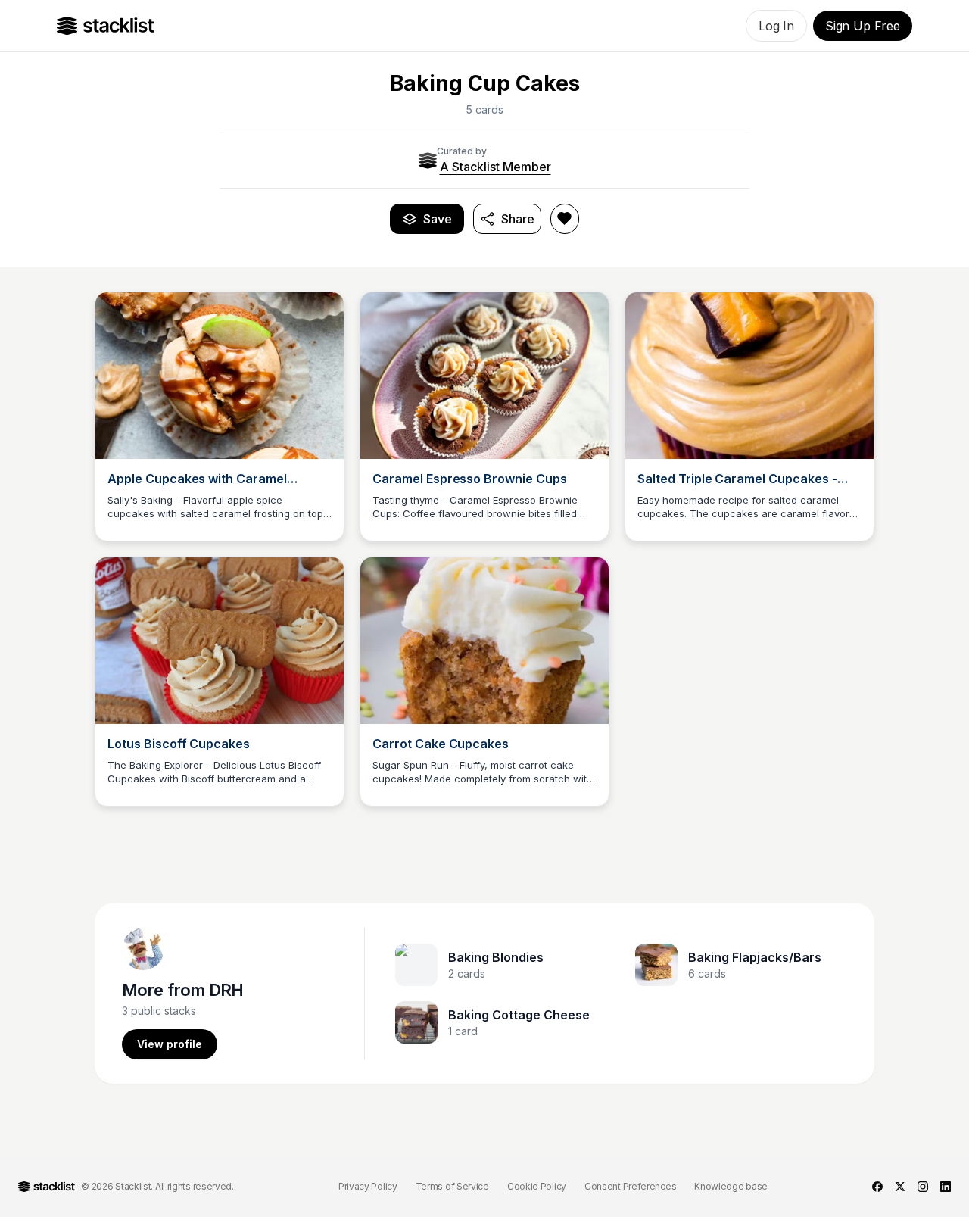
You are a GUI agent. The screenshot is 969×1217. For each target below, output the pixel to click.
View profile (169, 1044)
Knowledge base (731, 1186)
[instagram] (923, 1186)
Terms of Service (452, 1186)
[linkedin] (945, 1186)
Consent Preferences (630, 1186)
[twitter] (900, 1186)
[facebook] (877, 1186)
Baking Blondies (496, 957)
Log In (776, 25)
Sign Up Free (862, 25)
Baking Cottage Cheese (519, 1014)
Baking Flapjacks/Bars (754, 957)
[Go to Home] (105, 26)
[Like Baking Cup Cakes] (564, 219)
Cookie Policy (536, 1186)
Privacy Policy (367, 1186)
